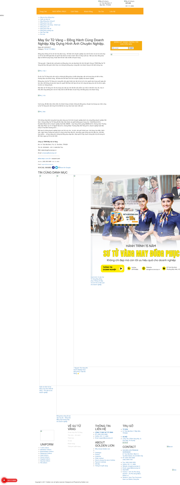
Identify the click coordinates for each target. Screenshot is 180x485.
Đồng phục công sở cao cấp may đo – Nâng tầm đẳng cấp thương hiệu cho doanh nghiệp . (64, 418)
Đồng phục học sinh (46, 23)
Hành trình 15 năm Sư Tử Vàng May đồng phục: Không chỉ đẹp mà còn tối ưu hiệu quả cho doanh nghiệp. (97, 280)
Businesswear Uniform (47, 451)
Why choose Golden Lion (102, 449)
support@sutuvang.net (47, 164)
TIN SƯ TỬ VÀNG (49, 49)
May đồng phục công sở (47, 21)
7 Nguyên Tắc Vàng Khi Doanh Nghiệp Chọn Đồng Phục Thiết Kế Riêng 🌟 (81, 370)
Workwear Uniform (45, 449)
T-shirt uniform (44, 448)
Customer (98, 456)
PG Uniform (43, 463)
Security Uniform (45, 461)
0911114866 (12, 480)
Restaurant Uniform (46, 453)
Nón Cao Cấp (44, 32)
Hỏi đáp (97, 464)
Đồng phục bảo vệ (45, 28)
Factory (97, 454)
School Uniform (44, 457)
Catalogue (98, 452)
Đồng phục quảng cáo (46, 30)
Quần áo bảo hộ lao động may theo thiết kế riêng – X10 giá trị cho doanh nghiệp (46, 389)
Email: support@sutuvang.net (104, 438)
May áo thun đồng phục (47, 17)
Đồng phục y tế (44, 27)
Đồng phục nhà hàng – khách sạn (50, 25)
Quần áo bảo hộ (45, 19)
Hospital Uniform (45, 459)
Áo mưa (42, 34)
